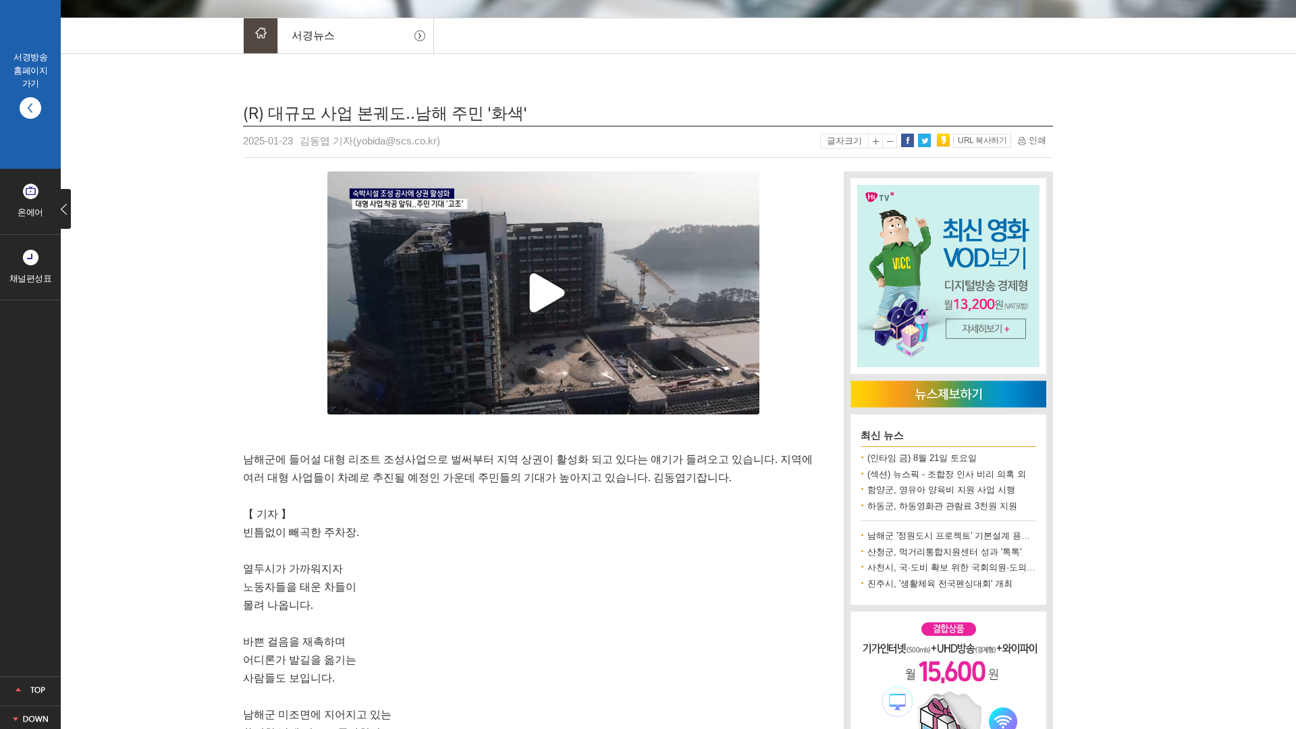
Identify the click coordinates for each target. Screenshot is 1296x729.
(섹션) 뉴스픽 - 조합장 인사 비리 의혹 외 (946, 474)
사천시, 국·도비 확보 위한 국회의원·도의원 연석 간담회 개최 (986, 567)
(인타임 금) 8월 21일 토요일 (922, 458)
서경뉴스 (313, 35)
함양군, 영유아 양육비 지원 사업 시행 (941, 490)
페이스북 (907, 140)
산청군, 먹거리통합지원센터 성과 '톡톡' (944, 552)
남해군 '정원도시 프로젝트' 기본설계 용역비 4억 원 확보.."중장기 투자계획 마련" (1025, 536)
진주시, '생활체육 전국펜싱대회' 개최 (940, 583)
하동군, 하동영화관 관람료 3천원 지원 (942, 506)
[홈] (260, 35)
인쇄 (1036, 140)
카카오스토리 (943, 140)
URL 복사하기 (982, 140)
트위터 (924, 140)
